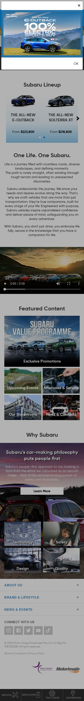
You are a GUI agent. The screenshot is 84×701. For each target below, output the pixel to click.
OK (76, 63)
